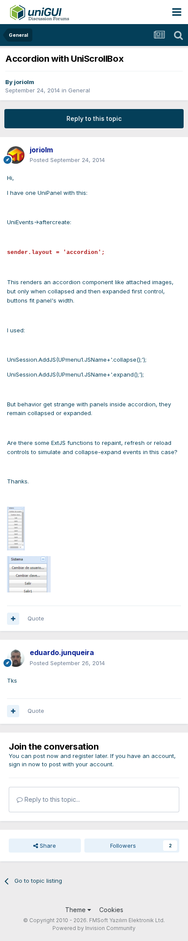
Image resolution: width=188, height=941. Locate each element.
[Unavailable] (16, 528)
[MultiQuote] (13, 619)
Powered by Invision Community (94, 928)
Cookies (111, 909)
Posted (67, 159)
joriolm (24, 81)
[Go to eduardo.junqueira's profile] (15, 658)
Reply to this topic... (51, 799)
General (79, 90)
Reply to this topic (94, 118)
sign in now (24, 764)
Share (47, 845)
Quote (36, 618)
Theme (76, 909)
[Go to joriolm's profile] (15, 155)
